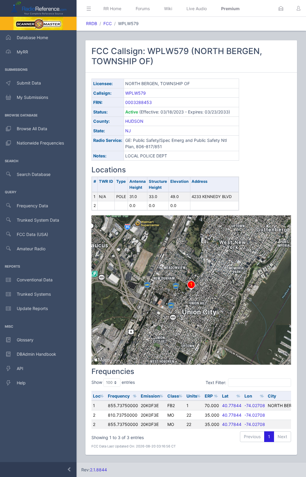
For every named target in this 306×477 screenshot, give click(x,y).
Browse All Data (32, 128)
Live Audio (196, 8)
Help (21, 382)
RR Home (112, 8)
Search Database (34, 174)
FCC (107, 23)
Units (191, 395)
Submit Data (29, 82)
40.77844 (231, 405)
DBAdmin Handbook (36, 354)
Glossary (25, 339)
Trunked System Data (38, 220)
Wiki (168, 8)
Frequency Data (32, 205)
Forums (143, 8)
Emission (150, 395)
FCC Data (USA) (32, 234)
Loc (96, 395)
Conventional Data (35, 279)
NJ (128, 130)
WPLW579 (135, 93)
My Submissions (32, 97)
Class (173, 395)
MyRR (22, 51)
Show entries (113, 382)
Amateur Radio (31, 248)
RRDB (91, 23)
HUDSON (134, 121)
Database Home (32, 37)
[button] (281, 8)
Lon (248, 395)
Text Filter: (216, 382)
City (272, 395)
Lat (225, 395)
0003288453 (138, 102)
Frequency (119, 395)
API (20, 368)
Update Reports (32, 308)
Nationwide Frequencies (40, 142)
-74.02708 (254, 405)
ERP (209, 395)
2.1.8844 (98, 469)
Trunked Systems (34, 294)
